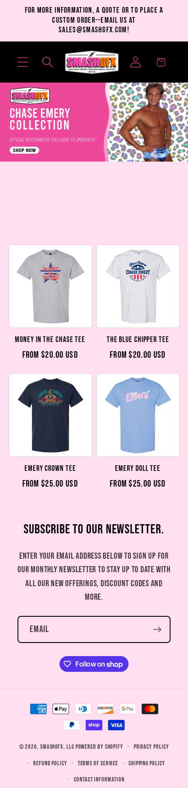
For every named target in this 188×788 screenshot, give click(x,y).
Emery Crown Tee (50, 468)
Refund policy (50, 763)
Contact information (99, 779)
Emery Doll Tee (137, 468)
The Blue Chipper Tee (138, 339)
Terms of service (98, 763)
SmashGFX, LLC (57, 746)
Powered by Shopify (99, 746)
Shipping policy (147, 763)
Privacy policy (151, 746)
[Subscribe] (157, 629)
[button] (22, 62)
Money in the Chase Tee (50, 339)
